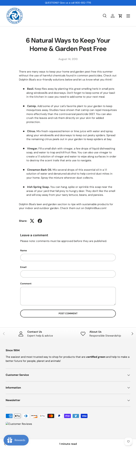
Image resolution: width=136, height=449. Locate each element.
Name (23, 250)
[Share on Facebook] (40, 221)
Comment (26, 283)
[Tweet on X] (32, 221)
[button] (120, 16)
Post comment (68, 313)
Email (23, 267)
